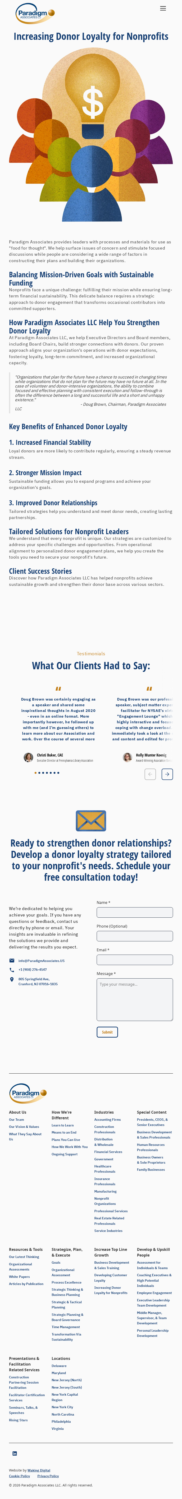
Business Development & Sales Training (111, 1265)
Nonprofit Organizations (105, 1201)
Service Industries (108, 1231)
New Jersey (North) (67, 1380)
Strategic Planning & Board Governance (67, 1317)
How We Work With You (69, 1147)
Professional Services (111, 1211)
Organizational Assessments (20, 1266)
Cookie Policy (19, 1476)
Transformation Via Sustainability (66, 1337)
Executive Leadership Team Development (153, 1303)
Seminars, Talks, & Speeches (23, 1410)
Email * (103, 949)
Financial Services (108, 1152)
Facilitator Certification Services (27, 1397)
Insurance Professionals (104, 1181)
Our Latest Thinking (24, 1257)
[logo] (35, 13)
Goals (56, 1262)
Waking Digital (38, 1470)
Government (103, 1159)
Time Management (66, 1327)
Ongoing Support (64, 1154)
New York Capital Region (65, 1397)
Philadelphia (61, 1421)
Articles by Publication (26, 1284)
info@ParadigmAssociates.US (41, 961)
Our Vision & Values (24, 1127)
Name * (103, 902)
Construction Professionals (104, 1129)
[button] (162, 13)
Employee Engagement (154, 1293)
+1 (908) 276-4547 (32, 969)
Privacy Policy (48, 1476)
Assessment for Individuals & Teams (152, 1265)
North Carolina (63, 1414)
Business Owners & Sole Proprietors (151, 1160)
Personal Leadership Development (152, 1333)
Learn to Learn (63, 1125)
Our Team (16, 1119)
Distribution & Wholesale (104, 1142)
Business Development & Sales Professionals (154, 1134)
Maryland (59, 1373)
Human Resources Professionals (151, 1147)
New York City (62, 1407)
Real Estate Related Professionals (109, 1221)
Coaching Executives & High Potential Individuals (154, 1280)
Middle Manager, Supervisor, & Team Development (152, 1318)
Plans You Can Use (66, 1140)
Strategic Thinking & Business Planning (67, 1292)
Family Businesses (151, 1169)
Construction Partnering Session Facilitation (23, 1382)
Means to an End (64, 1132)
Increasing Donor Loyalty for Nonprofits (110, 1290)
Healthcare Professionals (104, 1169)
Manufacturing (105, 1191)
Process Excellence (66, 1282)
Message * (106, 973)
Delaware (59, 1366)
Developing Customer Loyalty (110, 1277)
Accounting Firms (107, 1119)
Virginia (58, 1428)
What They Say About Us (25, 1136)
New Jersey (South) (67, 1387)
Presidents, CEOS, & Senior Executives (152, 1122)
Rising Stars (18, 1420)
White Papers (19, 1277)
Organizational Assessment (63, 1272)
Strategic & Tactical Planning (67, 1304)
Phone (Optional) (112, 926)
